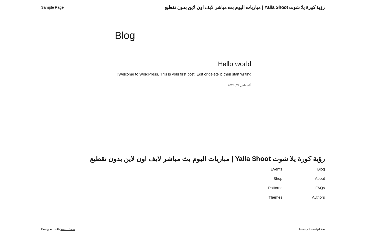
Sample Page (52, 7)
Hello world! (233, 64)
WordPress (68, 229)
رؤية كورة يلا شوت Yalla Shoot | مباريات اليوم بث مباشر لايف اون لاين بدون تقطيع (245, 7)
